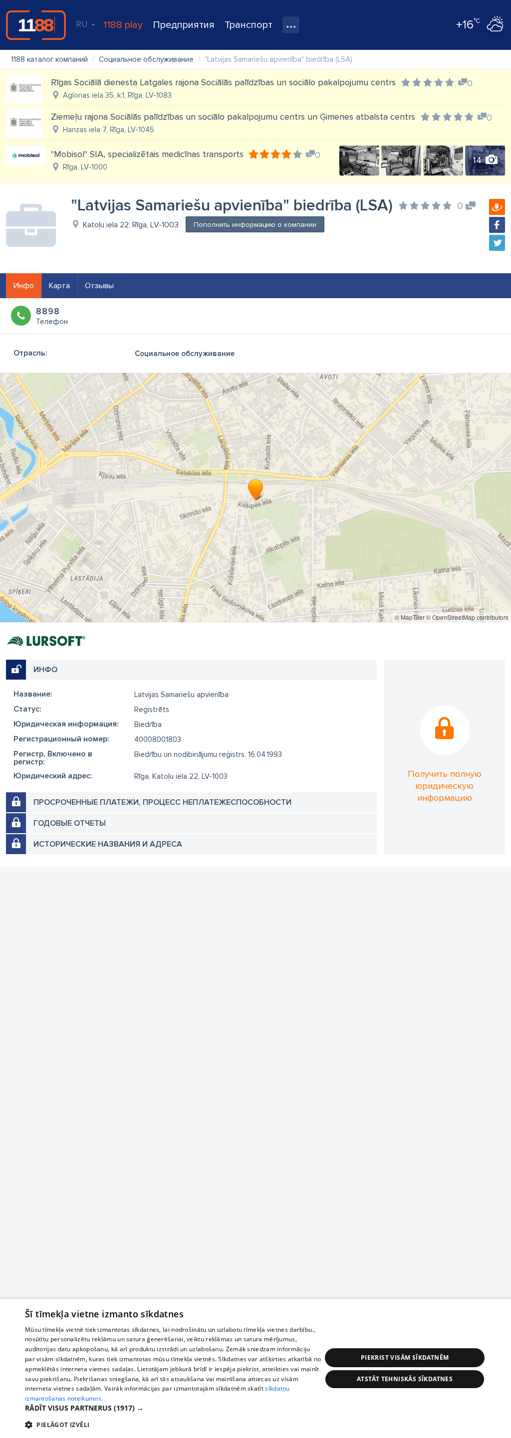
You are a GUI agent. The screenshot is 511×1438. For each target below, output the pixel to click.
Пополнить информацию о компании (255, 224)
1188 (36, 25)
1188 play (123, 25)
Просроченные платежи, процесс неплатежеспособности (162, 802)
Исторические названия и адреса (107, 844)
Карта (59, 286)
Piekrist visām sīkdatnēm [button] (405, 1357)
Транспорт (248, 25)
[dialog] (255, 1368)
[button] (173, 1408)
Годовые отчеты (69, 823)
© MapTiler (410, 617)
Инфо (23, 286)
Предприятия (184, 25)
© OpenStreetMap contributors (467, 617)
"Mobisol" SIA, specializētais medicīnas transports (147, 154)
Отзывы (99, 286)
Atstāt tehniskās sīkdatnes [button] (405, 1379)
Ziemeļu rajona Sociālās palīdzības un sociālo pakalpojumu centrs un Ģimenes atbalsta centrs (233, 116)
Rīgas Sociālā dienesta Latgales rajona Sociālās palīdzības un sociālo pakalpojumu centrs (223, 82)
